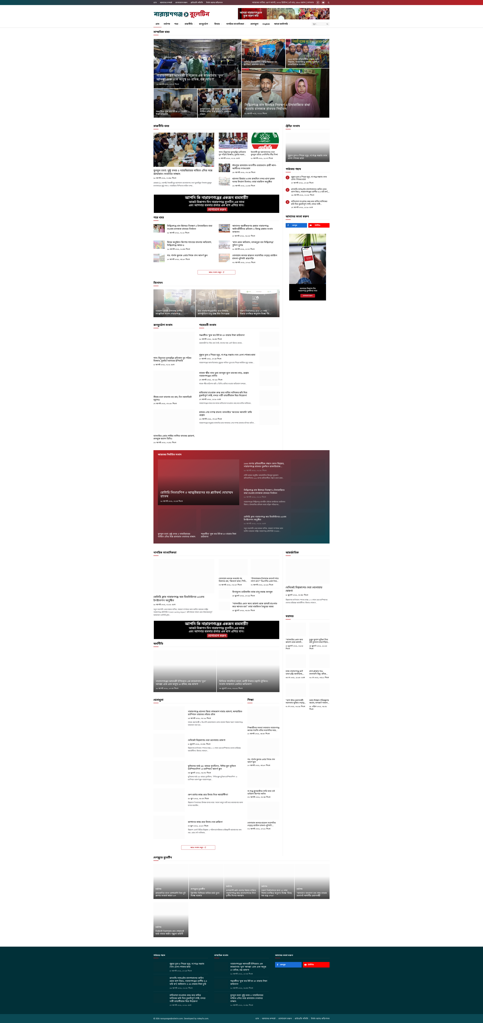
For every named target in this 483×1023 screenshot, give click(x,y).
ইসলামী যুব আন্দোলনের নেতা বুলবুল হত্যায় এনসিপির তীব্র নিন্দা (264, 153)
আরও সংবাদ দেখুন (215, 272)
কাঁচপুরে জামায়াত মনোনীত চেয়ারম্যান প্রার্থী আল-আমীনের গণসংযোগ (254, 167)
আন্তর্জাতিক (292, 552)
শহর (176, 24)
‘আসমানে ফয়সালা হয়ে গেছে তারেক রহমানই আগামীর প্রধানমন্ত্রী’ (312, 894)
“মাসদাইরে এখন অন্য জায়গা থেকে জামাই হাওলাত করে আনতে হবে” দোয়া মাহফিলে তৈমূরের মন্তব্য (254, 605)
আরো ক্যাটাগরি (281, 24)
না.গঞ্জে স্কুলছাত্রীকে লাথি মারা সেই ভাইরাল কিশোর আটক (261, 792)
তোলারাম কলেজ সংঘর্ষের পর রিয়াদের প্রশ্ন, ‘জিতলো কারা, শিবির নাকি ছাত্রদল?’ (233, 579)
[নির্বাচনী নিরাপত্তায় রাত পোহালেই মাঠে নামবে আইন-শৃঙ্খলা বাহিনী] (170, 919)
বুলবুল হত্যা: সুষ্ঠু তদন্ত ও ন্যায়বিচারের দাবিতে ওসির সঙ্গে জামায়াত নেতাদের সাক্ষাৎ (216, 111)
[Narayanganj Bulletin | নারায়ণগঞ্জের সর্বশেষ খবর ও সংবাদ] (181, 14)
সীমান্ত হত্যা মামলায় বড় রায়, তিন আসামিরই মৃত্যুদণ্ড (172, 398)
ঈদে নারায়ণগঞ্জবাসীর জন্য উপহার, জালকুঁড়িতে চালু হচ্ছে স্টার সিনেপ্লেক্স (214, 312)
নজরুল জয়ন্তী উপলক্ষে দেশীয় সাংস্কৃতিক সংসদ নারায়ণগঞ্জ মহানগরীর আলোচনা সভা (169, 312)
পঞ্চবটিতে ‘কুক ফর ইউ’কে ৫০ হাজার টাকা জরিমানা (171, 112)
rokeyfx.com (202, 1018)
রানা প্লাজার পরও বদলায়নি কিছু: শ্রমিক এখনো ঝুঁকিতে (317, 672)
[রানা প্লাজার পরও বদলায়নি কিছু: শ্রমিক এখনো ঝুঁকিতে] (319, 661)
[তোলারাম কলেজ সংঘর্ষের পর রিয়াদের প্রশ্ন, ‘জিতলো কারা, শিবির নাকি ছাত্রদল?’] (233, 567)
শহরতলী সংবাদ (207, 325)
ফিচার (217, 24)
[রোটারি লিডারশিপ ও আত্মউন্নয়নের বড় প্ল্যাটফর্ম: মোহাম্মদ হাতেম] (263, 53)
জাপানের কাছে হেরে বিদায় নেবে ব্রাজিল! (205, 822)
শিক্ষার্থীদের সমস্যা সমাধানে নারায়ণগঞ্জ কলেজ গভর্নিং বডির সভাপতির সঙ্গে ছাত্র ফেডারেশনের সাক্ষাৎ (263, 729)
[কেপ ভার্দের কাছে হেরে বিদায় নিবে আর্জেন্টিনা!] (169, 800)
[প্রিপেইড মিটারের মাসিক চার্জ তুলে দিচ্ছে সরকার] (206, 881)
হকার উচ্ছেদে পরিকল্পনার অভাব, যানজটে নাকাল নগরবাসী (319, 701)
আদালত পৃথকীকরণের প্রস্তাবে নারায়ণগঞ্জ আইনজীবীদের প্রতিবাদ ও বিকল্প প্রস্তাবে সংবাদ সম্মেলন (252, 229)
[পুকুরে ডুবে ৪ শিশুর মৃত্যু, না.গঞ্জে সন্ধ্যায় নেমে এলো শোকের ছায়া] (269, 358)
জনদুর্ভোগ (203, 24)
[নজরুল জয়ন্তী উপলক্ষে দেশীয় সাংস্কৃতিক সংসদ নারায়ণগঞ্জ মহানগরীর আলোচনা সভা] (174, 303)
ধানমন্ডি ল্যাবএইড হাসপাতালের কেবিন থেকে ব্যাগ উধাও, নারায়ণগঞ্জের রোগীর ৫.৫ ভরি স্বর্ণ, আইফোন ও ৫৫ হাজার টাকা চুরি (307, 156)
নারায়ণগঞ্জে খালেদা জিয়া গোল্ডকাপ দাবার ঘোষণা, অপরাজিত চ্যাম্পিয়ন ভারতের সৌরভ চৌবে (215, 713)
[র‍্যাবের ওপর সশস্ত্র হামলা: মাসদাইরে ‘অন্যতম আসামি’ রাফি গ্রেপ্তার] (269, 417)
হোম (155, 2)
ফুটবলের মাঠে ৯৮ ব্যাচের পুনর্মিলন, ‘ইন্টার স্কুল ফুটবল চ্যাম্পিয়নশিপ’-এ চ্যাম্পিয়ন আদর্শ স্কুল (212, 767)
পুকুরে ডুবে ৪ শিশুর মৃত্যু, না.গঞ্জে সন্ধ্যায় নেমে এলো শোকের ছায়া (227, 354)
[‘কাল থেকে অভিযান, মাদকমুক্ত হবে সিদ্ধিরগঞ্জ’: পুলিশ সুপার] (224, 244)
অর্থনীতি (158, 643)
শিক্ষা (250, 700)
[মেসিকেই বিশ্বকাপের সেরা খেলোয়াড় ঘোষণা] (169, 745)
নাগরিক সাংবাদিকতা (235, 24)
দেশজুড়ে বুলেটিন (162, 857)
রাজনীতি (189, 24)
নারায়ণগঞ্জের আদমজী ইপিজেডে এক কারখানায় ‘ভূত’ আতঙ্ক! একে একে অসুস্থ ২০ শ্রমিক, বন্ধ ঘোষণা (190, 77)
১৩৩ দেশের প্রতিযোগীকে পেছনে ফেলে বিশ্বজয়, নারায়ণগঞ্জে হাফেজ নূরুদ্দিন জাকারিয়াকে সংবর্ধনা (303, 62)
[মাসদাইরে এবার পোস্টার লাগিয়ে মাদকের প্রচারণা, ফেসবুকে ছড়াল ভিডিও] (174, 421)
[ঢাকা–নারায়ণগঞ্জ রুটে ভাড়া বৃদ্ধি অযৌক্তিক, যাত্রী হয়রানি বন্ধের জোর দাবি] (296, 661)
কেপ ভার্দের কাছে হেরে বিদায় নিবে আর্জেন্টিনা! (208, 794)
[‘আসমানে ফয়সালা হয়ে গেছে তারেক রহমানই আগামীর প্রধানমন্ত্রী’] (312, 881)
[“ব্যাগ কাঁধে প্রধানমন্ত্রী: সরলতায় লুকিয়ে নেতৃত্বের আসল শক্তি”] (296, 690)
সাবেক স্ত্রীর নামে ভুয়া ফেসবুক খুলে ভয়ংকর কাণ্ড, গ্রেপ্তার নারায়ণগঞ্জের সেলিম (224, 374)
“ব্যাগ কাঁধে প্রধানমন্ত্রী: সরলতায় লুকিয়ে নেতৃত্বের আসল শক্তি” (295, 701)
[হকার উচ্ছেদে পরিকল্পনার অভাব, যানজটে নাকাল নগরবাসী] (319, 690)
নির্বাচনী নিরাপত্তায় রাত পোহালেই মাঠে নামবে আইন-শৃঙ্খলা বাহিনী (169, 932)
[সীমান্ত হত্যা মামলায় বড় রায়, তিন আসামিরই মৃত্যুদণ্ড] (174, 382)
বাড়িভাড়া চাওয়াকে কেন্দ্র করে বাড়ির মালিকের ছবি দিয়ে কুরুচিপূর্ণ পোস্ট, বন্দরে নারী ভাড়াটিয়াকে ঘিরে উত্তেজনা (223, 394)
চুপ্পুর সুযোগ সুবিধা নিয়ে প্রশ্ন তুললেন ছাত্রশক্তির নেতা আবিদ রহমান (318, 641)
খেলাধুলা (254, 24)
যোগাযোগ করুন (181, 2)
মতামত (290, 616)
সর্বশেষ (167, 24)
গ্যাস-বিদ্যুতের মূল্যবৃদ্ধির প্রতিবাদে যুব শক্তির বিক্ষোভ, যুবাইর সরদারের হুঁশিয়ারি (233, 153)
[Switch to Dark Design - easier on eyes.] (328, 2)
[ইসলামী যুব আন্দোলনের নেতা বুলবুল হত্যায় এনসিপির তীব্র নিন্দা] (265, 141)
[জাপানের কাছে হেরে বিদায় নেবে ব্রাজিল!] (169, 827)
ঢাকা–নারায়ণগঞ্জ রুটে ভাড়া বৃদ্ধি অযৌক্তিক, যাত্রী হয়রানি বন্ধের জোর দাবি (295, 672)
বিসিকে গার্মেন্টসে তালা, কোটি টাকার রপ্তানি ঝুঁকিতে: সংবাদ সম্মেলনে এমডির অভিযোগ (243, 683)
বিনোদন (158, 283)
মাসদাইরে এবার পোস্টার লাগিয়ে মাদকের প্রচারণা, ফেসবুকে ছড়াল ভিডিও (174, 437)
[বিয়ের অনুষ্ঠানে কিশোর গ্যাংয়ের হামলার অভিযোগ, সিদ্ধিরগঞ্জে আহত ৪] (159, 244)
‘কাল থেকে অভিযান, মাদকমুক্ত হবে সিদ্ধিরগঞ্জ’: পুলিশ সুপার (253, 244)
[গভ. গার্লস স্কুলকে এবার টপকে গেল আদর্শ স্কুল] (159, 258)
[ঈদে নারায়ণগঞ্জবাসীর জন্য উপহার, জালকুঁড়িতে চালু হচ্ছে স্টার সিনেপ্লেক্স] (216, 303)
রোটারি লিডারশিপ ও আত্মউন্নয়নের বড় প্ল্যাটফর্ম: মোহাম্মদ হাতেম (260, 63)
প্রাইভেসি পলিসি (197, 2)
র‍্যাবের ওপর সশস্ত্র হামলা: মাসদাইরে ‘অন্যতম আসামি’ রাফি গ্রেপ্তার (225, 414)
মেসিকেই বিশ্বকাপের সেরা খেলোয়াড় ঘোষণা (206, 740)
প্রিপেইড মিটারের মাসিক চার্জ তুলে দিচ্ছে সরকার (205, 894)
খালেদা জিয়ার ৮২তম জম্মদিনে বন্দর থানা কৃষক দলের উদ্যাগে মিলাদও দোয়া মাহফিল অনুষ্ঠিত (253, 180)
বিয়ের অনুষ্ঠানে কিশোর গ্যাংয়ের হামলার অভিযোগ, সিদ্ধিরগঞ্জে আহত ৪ (189, 244)
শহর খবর (158, 217)
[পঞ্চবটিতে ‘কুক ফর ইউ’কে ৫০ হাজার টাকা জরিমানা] (175, 103)
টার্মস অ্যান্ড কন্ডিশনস (214, 2)
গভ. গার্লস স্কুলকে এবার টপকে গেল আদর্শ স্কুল (187, 255)
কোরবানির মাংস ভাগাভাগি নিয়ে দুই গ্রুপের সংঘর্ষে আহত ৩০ (170, 894)
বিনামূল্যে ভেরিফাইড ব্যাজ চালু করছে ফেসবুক (252, 591)
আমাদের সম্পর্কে (166, 2)
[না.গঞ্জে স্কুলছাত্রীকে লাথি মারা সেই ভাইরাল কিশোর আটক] (263, 779)
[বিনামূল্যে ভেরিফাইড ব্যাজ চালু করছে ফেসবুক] (224, 594)
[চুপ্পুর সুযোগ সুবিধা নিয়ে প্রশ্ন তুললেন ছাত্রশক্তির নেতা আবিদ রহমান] (319, 629)
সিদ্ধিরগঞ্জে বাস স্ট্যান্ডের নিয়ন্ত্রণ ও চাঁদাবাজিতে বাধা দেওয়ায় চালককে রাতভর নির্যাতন (277, 107)
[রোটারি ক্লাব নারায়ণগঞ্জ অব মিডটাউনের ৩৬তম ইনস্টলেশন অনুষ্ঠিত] (308, 524)
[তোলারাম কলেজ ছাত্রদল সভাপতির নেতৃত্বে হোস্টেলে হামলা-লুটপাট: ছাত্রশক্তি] (224, 258)
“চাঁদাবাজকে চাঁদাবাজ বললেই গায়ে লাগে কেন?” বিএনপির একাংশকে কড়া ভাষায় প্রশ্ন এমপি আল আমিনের (265, 579)
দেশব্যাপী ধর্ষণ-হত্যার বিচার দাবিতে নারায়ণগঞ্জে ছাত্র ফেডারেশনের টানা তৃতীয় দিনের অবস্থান (241, 893)
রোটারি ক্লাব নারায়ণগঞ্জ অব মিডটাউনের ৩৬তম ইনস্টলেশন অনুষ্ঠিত (265, 518)
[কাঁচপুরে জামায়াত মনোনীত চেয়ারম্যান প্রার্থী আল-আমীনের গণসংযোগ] (224, 168)
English (266, 24)
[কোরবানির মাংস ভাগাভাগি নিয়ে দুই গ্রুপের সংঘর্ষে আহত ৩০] (170, 881)
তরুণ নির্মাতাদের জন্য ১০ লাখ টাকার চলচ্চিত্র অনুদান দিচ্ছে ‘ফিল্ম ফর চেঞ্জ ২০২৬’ (255, 312)
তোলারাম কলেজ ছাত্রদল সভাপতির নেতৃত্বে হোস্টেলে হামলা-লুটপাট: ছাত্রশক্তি (254, 257)
